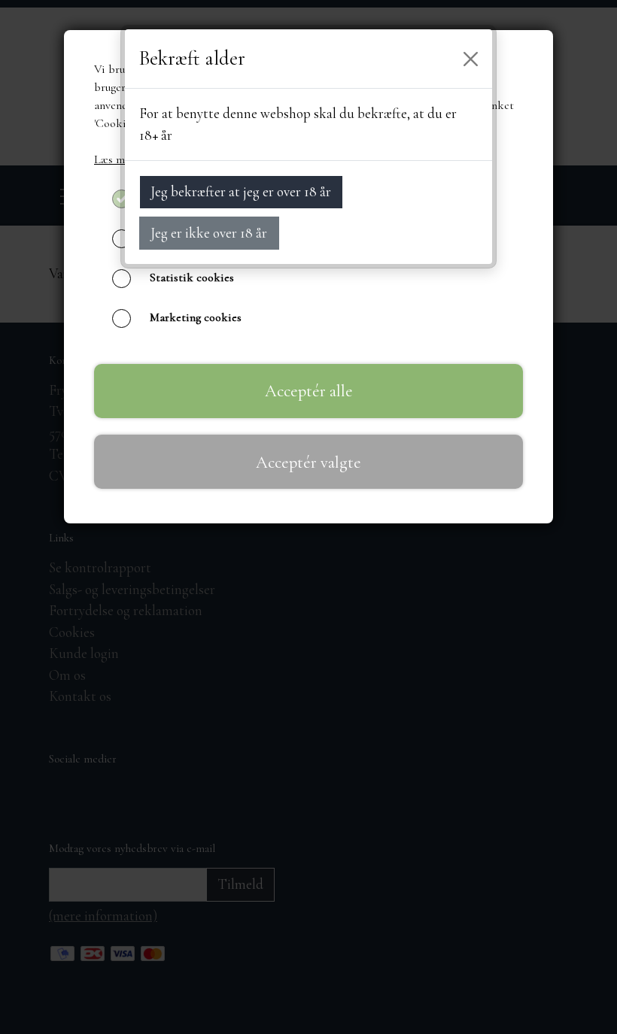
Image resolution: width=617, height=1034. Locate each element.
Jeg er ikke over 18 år (208, 232)
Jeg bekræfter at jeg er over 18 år (240, 191)
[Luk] (471, 58)
